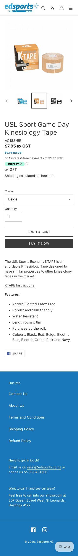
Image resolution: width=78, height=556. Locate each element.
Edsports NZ (45, 541)
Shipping (11, 176)
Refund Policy (20, 441)
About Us (16, 405)
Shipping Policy (21, 429)
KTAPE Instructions (20, 285)
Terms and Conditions (27, 417)
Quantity (11, 208)
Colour (9, 191)
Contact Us (18, 394)
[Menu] (70, 7)
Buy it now (39, 243)
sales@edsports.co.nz (44, 467)
